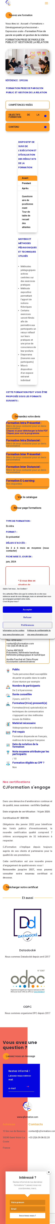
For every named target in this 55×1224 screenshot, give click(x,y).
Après (25, 188)
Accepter (27, 609)
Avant (25, 178)
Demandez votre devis (27, 416)
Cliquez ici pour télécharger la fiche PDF (27, 431)
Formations (36, 23)
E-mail (12, 1088)
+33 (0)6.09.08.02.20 (39, 1137)
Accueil (24, 23)
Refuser (27, 617)
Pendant (26, 183)
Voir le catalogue (27, 497)
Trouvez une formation (20, 15)
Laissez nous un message (20, 1056)
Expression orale (14, 31)
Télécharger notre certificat (22, 887)
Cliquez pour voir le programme (22, 433)
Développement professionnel (21, 27)
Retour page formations (27, 507)
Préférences (27, 625)
